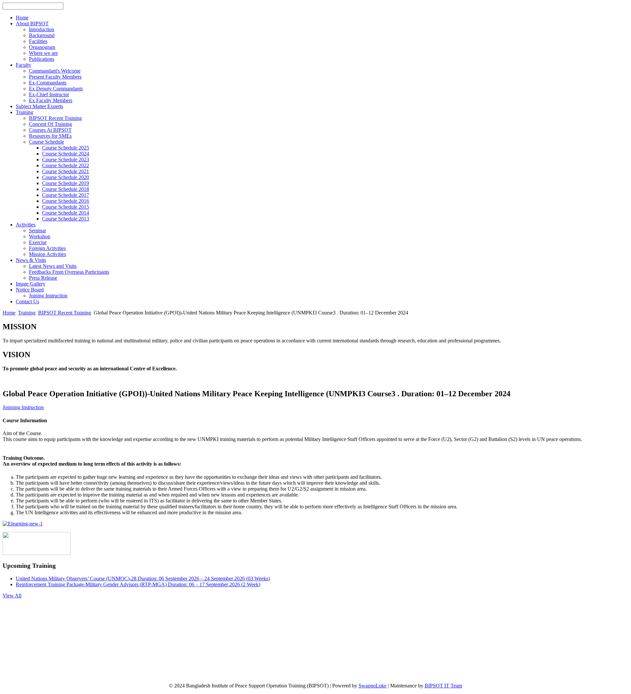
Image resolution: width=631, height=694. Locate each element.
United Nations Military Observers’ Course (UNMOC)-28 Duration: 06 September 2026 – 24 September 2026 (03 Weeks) (143, 578)
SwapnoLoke (372, 685)
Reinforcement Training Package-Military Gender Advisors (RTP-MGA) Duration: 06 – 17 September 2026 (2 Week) (138, 584)
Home (9, 312)
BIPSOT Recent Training (64, 312)
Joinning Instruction (23, 407)
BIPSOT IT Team (443, 685)
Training (26, 312)
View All (12, 595)
